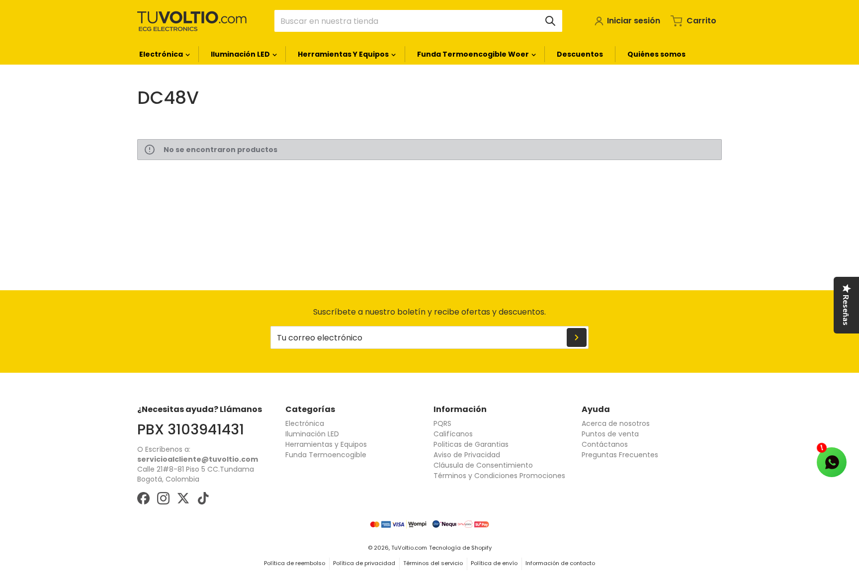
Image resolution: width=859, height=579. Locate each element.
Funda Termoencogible (325, 455)
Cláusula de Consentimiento (483, 465)
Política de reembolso (294, 563)
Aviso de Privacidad (466, 455)
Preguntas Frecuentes (620, 455)
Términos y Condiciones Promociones (499, 476)
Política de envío (494, 563)
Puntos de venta (610, 434)
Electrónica (304, 423)
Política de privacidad (364, 563)
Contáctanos (605, 444)
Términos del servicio (433, 563)
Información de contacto (560, 563)
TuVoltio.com (409, 548)
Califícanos (453, 434)
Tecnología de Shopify (460, 548)
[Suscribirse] (577, 337)
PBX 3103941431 (190, 429)
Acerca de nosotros (616, 423)
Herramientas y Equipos (326, 444)
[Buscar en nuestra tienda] (550, 21)
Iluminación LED (312, 434)
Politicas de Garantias (471, 444)
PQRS (442, 423)
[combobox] (418, 21)
